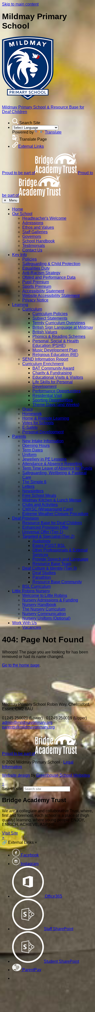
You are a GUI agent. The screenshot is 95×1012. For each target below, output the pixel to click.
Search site (12, 789)
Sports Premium (36, 286)
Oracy (27, 409)
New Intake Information (43, 441)
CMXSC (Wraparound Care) (47, 509)
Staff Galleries (35, 232)
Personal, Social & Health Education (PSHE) (55, 343)
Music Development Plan (55, 350)
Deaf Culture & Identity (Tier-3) (49, 568)
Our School (22, 214)
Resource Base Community (57, 582)
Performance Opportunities (56, 391)
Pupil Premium (35, 282)
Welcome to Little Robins (44, 595)
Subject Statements (49, 318)
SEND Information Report (45, 359)
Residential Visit (47, 395)
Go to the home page (21, 665)
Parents (19, 436)
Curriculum (32, 309)
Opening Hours (36, 445)
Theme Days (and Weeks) (55, 404)
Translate (53, 132)
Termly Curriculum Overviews (58, 323)
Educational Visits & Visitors (57, 377)
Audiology (41, 541)
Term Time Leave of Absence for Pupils (57, 468)
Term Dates (32, 450)
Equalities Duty (36, 268)
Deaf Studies (44, 573)
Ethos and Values (38, 227)
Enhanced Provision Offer (45, 527)
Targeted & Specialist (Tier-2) (48, 536)
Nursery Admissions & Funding (50, 600)
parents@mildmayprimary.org (28, 727)
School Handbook (38, 241)
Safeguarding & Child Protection (51, 264)
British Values (44, 332)
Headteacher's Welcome (44, 218)
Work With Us (24, 623)
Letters (28, 486)
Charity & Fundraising (52, 373)
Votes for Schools (38, 423)
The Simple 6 (34, 482)
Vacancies (31, 627)
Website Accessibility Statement (51, 295)
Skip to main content (20, 4)
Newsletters (33, 491)
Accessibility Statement (43, 291)
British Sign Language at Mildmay (62, 327)
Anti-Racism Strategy (41, 273)
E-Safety (30, 427)
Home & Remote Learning (45, 418)
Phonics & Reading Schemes (58, 336)
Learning (20, 304)
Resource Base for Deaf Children (52, 523)
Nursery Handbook (39, 604)
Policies (29, 259)
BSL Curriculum (36, 586)
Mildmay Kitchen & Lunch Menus (51, 500)
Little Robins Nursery (31, 591)
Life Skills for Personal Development (52, 384)
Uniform (29, 454)
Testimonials (33, 245)
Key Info (19, 254)
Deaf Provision (25, 518)
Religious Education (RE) (55, 354)
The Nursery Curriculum (43, 609)
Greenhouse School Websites (63, 775)
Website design (16, 775)
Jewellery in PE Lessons (44, 459)
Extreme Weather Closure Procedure (55, 514)
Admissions (32, 223)
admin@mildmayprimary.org (27, 722)
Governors (31, 236)
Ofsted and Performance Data (48, 277)
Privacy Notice (35, 300)
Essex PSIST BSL (48, 545)
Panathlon (41, 577)
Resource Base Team (51, 564)
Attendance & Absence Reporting (52, 464)
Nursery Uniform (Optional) (46, 618)
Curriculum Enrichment (43, 364)
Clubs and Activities (40, 504)
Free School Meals (39, 495)
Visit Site (10, 833)
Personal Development (43, 432)
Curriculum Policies (50, 314)
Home (17, 209)
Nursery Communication (44, 614)
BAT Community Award (53, 368)
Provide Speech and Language (60, 559)
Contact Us (32, 250)
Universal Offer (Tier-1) (42, 532)
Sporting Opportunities (52, 400)
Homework (32, 414)
